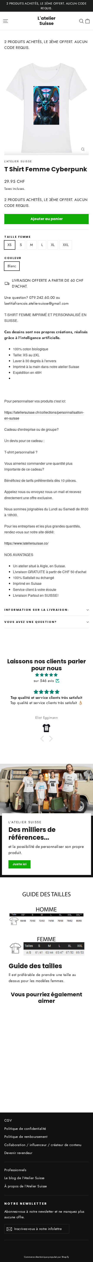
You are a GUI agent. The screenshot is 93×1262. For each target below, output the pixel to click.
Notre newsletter (25, 1203)
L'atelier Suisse (47, 20)
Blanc (12, 266)
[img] (46, 675)
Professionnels (15, 1169)
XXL (66, 244)
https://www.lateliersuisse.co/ (26, 543)
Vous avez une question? (30, 622)
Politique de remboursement (25, 1136)
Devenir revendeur (18, 1152)
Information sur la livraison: (36, 610)
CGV (8, 1120)
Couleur (13, 258)
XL (53, 244)
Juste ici (19, 864)
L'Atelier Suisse (18, 161)
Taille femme (17, 236)
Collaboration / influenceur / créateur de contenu (43, 1144)
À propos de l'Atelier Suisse (25, 1186)
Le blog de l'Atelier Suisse (24, 1177)
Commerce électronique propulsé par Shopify (46, 1257)
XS (10, 244)
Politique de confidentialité (25, 1128)
